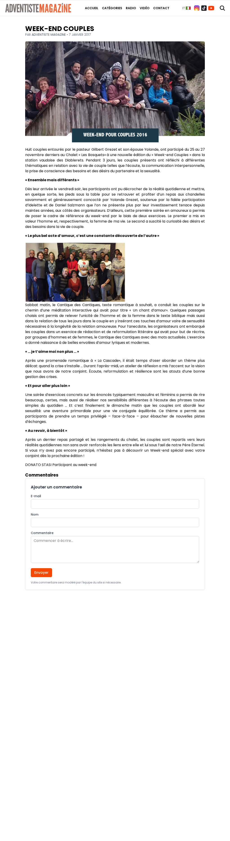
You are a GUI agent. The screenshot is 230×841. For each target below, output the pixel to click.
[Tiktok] (204, 8)
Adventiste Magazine (49, 34)
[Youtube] (211, 8)
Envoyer (41, 572)
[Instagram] (196, 8)
